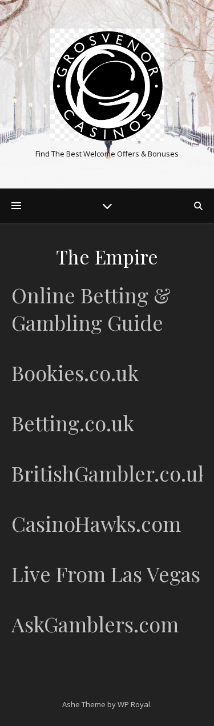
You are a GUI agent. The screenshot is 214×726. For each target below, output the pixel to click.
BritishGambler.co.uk (110, 473)
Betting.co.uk (72, 422)
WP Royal (134, 704)
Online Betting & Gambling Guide (91, 308)
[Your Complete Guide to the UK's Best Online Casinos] (107, 85)
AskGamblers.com (95, 623)
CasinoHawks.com (96, 523)
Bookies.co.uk (75, 372)
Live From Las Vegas (105, 573)
